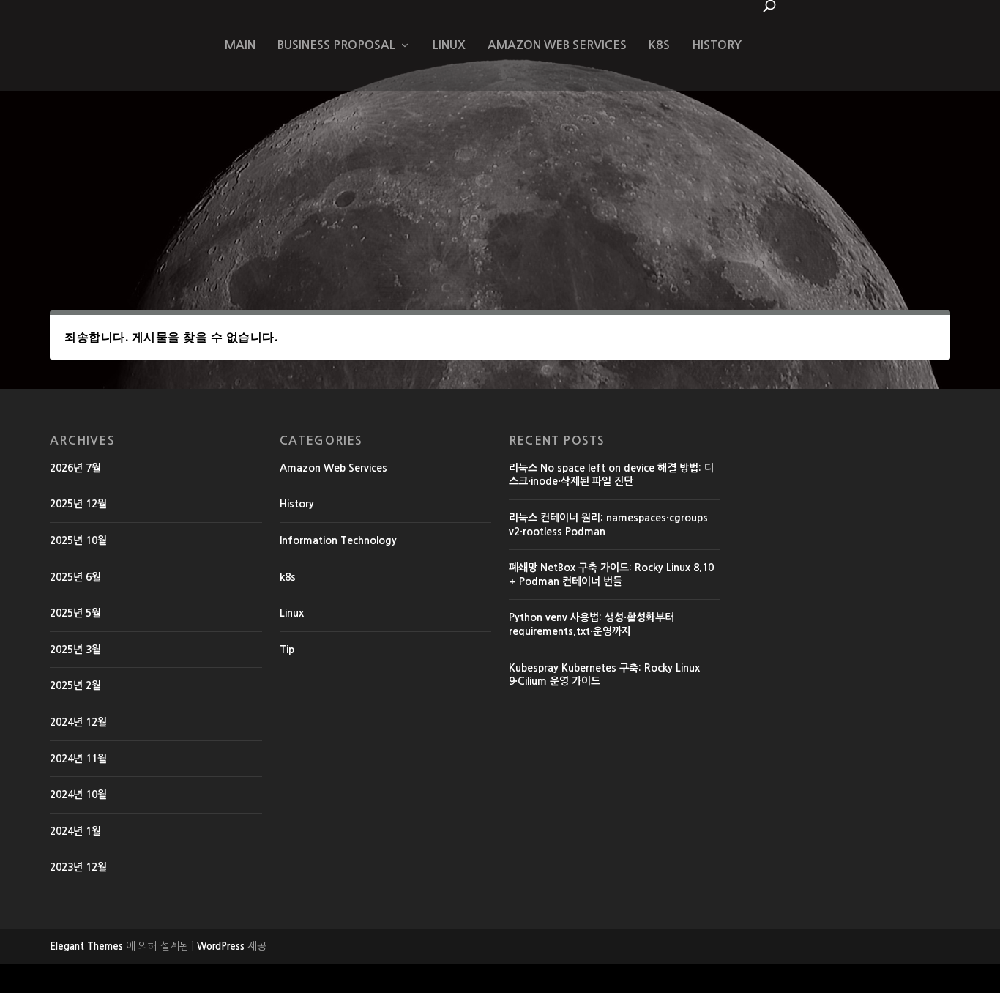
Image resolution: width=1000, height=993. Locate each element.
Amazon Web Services (557, 45)
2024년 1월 (75, 831)
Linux (449, 45)
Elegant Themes (86, 946)
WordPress (221, 946)
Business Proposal (336, 45)
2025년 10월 (78, 540)
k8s (659, 45)
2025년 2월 (75, 685)
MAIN (240, 45)
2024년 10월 (78, 794)
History (717, 45)
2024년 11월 (78, 759)
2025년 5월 (75, 613)
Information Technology (338, 540)
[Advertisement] (500, 171)
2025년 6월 (75, 577)
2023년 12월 (78, 867)
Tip (287, 649)
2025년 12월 (78, 504)
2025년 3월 (75, 649)
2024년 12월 (78, 722)
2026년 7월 (75, 468)
